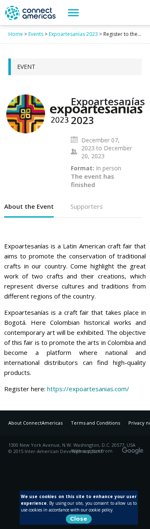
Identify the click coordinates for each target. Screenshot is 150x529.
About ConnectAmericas (35, 423)
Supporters (86, 206)
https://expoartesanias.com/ (88, 389)
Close (78, 518)
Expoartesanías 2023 (73, 34)
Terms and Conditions (95, 423)
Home (15, 34)
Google (134, 448)
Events (35, 34)
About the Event (29, 206)
